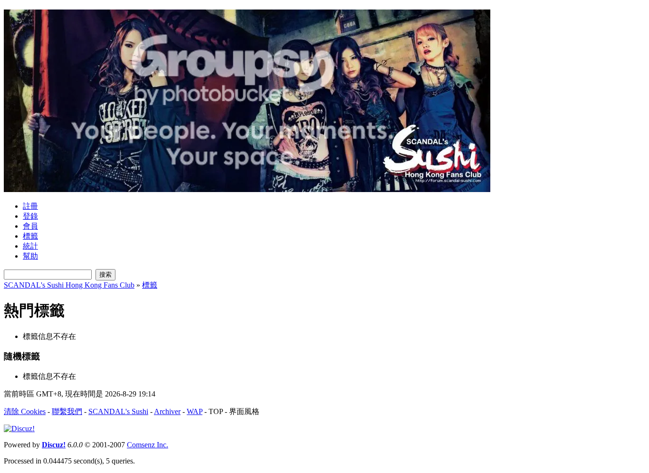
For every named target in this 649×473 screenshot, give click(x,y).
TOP (216, 411)
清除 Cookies (25, 411)
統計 (30, 246)
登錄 (30, 216)
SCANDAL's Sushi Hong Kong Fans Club (69, 285)
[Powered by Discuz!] (19, 429)
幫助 (30, 256)
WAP (194, 411)
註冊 (30, 206)
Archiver (167, 411)
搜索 (105, 274)
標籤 (30, 236)
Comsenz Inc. (147, 445)
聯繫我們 (67, 411)
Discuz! (54, 445)
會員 (30, 226)
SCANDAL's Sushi (118, 411)
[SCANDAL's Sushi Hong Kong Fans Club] (247, 188)
